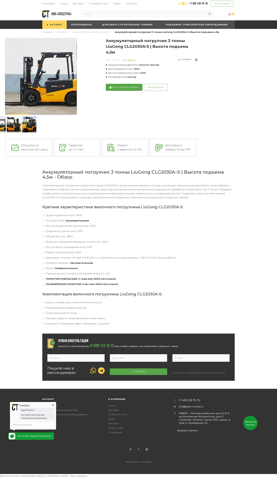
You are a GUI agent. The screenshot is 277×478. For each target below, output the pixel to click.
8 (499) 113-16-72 (102, 346)
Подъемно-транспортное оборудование (64, 414)
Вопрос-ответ (116, 428)
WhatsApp (146, 449)
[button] (17, 114)
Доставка (113, 410)
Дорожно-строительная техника (60, 410)
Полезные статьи (117, 414)
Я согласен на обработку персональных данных (198, 373)
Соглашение (115, 432)
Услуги (111, 405)
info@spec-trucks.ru (191, 406)
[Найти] (210, 13)
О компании (116, 399)
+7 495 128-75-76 (189, 400)
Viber (138, 449)
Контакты (113, 423)
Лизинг (112, 419)
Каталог (48, 399)
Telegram (130, 449)
